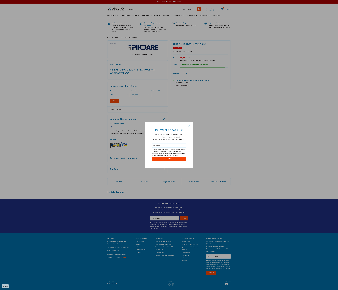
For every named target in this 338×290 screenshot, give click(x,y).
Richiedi (169, 158)
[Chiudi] (189, 125)
